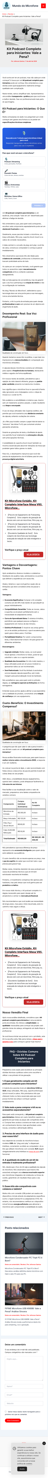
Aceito (22, 1469)
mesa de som (34, 1152)
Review (23, 1264)
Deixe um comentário (12, 1264)
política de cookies (24, 1464)
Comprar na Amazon (33, 554)
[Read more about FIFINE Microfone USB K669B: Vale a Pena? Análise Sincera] (24, 1294)
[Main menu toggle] (43, 5)
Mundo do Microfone (25, 5)
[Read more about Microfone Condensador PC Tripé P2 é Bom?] (24, 1243)
